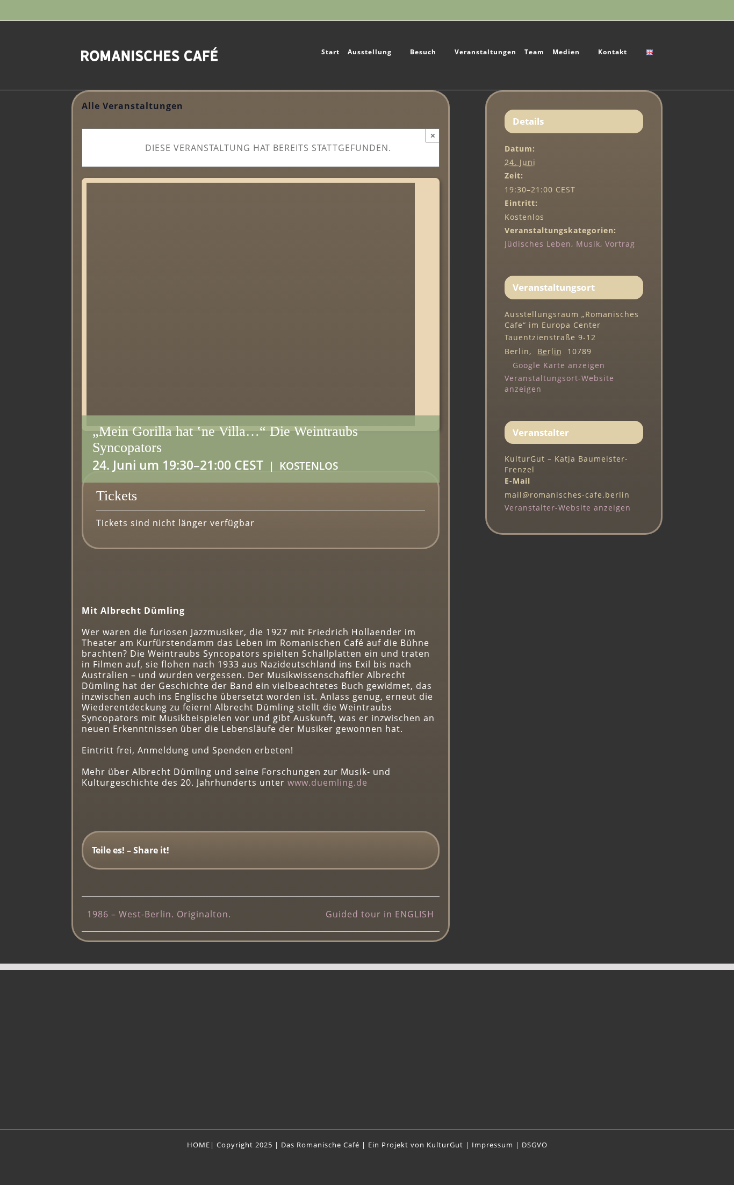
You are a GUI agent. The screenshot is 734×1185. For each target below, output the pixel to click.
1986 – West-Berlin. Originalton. (159, 914)
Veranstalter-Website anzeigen (568, 507)
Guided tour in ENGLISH (380, 914)
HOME (198, 1145)
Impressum (492, 1145)
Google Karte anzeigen (559, 365)
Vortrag (620, 244)
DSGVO (535, 1145)
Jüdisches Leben (538, 244)
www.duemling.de (327, 782)
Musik (588, 244)
